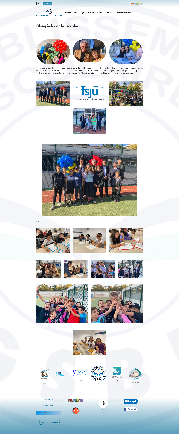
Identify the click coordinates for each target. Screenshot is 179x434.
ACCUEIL (68, 13)
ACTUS (99, 13)
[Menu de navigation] (38, 3)
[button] (141, 179)
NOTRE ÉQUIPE (79, 13)
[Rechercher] (129, 3)
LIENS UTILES (110, 13)
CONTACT (47, 3)
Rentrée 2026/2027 (124, 13)
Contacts (49, 413)
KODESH (91, 13)
